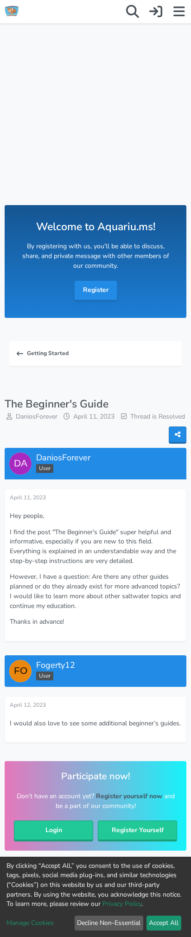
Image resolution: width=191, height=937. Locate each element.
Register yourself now (129, 796)
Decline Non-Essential (108, 922)
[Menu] (179, 11)
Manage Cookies (30, 922)
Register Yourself (138, 830)
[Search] (132, 11)
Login (53, 830)
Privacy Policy (121, 903)
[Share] (177, 435)
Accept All (163, 922)
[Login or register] (155, 11)
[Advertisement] (95, 123)
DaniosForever (36, 416)
